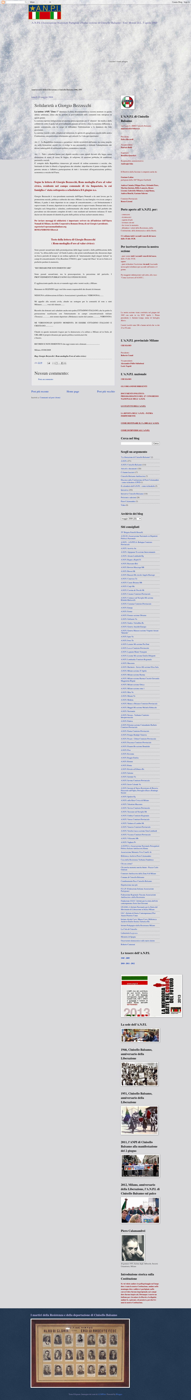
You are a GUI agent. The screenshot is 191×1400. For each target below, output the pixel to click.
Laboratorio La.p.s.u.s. (129, 933)
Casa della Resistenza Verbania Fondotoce (137, 859)
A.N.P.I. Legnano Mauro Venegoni (134, 651)
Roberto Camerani (128, 944)
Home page (73, 391)
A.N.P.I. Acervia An (128, 548)
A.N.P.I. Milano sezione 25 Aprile (134, 670)
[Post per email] (48, 362)
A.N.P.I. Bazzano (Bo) (129, 563)
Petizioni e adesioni (128, 497)
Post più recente (40, 391)
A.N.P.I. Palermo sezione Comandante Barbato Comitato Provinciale (139, 726)
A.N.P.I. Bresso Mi (128, 571)
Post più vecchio (106, 391)
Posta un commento (45, 379)
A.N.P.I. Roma (126, 765)
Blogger (119, 1394)
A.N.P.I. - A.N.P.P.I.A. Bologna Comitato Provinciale (136, 543)
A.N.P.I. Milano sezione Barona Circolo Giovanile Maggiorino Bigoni (140, 679)
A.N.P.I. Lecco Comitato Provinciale (135, 648)
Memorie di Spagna (128, 936)
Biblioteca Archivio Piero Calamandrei (136, 856)
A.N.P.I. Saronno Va (128, 776)
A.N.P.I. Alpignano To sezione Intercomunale (138, 552)
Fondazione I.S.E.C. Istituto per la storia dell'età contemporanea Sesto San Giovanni (139, 901)
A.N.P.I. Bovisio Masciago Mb (132, 567)
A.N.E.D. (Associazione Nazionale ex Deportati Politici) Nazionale (139, 537)
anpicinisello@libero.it (130, 128)
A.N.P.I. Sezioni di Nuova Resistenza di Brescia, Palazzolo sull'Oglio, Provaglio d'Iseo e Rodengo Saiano (139, 790)
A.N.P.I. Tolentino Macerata (131, 804)
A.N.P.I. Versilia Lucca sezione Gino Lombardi (139, 830)
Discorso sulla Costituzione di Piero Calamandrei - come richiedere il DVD (140, 481)
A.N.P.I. (124, 461)
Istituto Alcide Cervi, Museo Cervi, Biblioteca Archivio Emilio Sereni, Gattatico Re (139, 920)
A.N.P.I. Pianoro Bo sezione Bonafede (135, 746)
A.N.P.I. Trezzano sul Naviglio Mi (134, 811)
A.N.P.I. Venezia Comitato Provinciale (136, 827)
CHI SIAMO (126, 345)
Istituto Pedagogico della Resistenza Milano (138, 925)
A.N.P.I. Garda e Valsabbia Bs (132, 623)
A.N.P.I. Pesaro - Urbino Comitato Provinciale (138, 738)
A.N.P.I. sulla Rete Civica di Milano (135, 800)
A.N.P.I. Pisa (126, 750)
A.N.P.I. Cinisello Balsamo (131, 464)
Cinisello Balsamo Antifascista (133, 476)
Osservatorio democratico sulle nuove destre (138, 940)
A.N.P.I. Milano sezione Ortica (132, 684)
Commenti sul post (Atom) (50, 397)
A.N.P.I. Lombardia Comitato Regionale (136, 659)
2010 (122, 963)
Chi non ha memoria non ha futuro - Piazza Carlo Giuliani (139, 868)
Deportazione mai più (129, 884)
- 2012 (132, 963)
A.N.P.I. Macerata (128, 663)
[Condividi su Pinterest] (65, 363)
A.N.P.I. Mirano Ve (128, 696)
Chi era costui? (127, 863)
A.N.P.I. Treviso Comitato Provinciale (135, 808)
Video (123, 505)
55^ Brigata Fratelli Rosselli (132, 532)
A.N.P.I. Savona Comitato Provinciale (135, 780)
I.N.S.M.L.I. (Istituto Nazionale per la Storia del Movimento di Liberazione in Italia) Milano (139, 908)
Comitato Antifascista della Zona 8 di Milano (138, 873)
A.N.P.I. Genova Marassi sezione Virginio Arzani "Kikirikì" (139, 631)
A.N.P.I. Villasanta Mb (129, 838)
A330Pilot (102, 1394)
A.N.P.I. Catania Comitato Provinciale (135, 594)
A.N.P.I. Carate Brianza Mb (131, 582)
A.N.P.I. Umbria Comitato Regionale (135, 815)
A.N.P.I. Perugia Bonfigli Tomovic (134, 734)
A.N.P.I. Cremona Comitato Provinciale (136, 603)
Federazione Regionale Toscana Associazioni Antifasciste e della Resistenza (138, 895)
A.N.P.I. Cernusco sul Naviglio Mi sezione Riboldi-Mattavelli (137, 598)
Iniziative (124, 490)
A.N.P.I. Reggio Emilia (130, 757)
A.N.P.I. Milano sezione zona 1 (132, 688)
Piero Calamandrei (128, 501)
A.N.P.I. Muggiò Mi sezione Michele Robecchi (139, 707)
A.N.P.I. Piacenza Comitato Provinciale (136, 742)
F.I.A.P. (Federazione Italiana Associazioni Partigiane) (137, 889)
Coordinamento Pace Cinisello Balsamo (136, 881)
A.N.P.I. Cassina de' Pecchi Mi (132, 590)
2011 (128, 963)
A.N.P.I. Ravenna (127, 753)
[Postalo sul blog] (56, 363)
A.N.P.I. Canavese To (129, 578)
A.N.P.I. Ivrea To (127, 640)
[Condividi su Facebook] (62, 363)
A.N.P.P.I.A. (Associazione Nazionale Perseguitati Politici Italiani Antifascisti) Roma (140, 847)
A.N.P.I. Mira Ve (127, 692)
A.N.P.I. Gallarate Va (129, 619)
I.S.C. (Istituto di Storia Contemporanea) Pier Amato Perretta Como (138, 914)
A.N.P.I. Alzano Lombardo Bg (132, 556)
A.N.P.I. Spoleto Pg (128, 796)
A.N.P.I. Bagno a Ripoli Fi (131, 559)
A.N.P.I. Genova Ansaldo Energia (133, 626)
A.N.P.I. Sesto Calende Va (131, 784)
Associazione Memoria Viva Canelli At (136, 852)
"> (155, 89)
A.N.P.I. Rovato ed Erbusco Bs (132, 769)
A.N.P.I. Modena (127, 699)
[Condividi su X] (59, 363)
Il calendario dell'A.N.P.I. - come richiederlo (138, 486)
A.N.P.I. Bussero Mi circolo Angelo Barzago (138, 575)
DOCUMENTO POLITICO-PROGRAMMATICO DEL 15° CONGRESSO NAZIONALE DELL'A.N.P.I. (140, 396)
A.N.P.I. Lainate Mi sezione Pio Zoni (135, 644)
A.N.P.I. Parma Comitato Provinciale (135, 731)
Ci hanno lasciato (127, 472)
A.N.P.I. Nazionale (128, 711)
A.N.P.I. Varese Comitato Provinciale (135, 819)
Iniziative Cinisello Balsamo (132, 493)
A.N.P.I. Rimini (127, 761)
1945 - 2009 (125, 958)
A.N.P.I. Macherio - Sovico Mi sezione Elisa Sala (140, 667)
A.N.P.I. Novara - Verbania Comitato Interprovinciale (135, 716)
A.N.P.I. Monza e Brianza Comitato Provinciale (139, 703)
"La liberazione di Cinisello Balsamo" (135, 457)
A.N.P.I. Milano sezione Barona (133, 674)
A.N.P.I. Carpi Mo (128, 586)
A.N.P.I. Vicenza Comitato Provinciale (136, 834)
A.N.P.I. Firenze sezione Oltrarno (133, 615)
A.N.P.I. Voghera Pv (128, 842)
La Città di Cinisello (129, 929)
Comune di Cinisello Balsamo (132, 877)
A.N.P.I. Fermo (126, 611)
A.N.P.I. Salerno (127, 773)
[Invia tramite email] (53, 363)
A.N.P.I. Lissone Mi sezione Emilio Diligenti (138, 655)
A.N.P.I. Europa (127, 607)
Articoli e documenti (129, 468)
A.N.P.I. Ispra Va (127, 636)
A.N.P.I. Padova (127, 721)
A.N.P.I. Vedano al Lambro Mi (132, 823)
